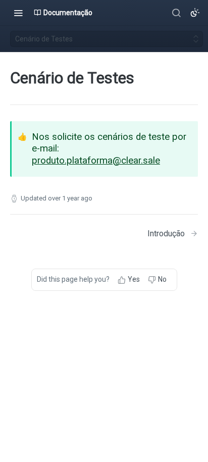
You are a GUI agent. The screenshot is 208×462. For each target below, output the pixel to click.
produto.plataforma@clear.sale (96, 160)
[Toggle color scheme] (195, 13)
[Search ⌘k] (176, 13)
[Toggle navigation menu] (18, 13)
